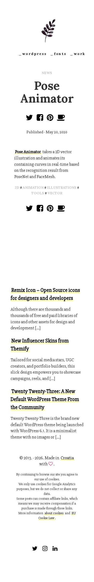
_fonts (58, 54)
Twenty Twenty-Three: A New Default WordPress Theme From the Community (45, 399)
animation (33, 187)
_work (77, 54)
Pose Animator (28, 151)
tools (37, 193)
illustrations (61, 187)
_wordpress (33, 54)
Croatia (67, 458)
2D (17, 187)
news (47, 73)
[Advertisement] (47, 250)
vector (54, 193)
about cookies (54, 513)
